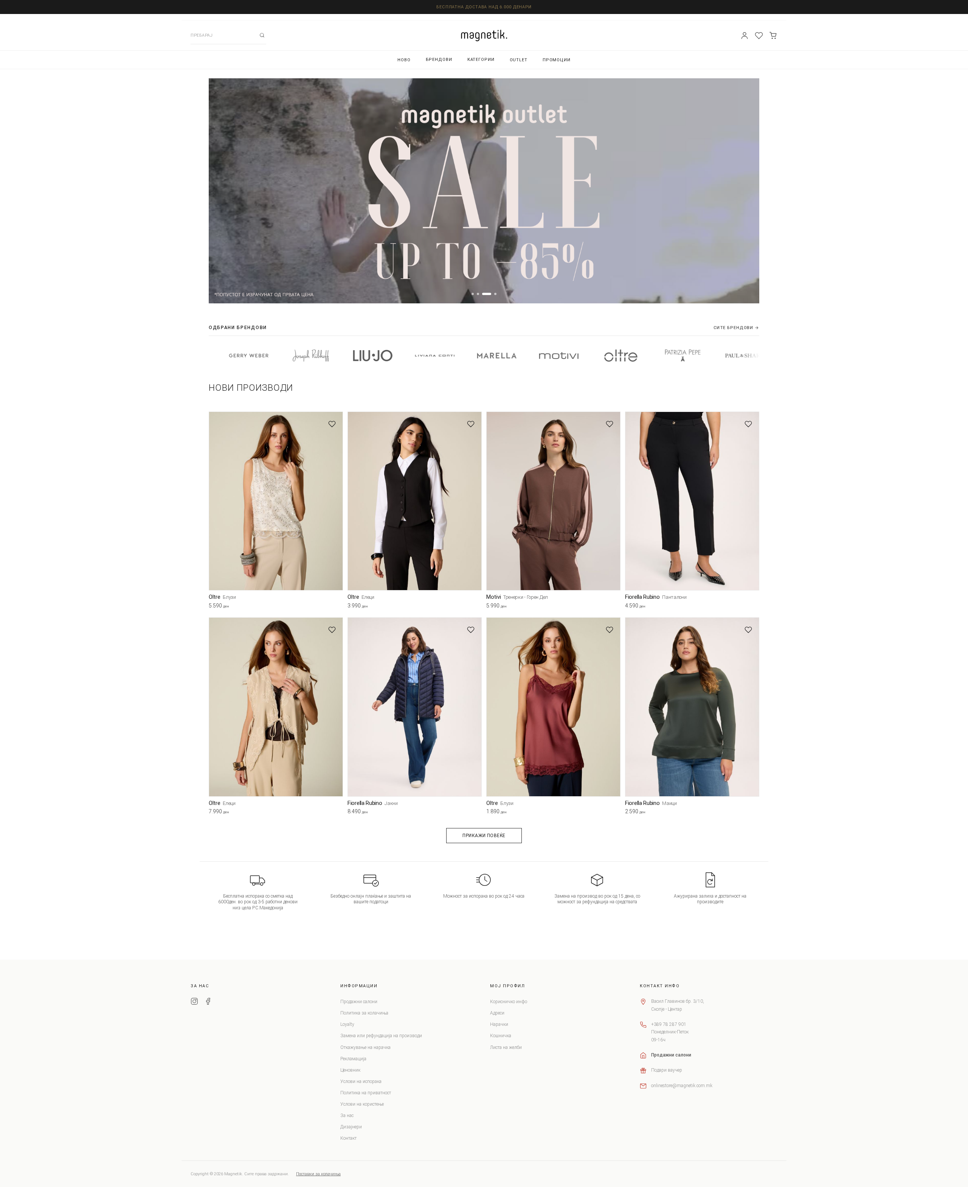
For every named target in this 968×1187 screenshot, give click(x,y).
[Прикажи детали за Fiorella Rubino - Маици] (692, 707)
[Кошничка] (773, 35)
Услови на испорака (361, 1081)
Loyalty (347, 1024)
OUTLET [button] (518, 59)
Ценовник (350, 1070)
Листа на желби (506, 1047)
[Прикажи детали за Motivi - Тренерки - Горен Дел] (553, 501)
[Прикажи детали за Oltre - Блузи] (276, 501)
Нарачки (499, 1024)
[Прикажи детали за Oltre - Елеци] (414, 501)
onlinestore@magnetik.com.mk (681, 1085)
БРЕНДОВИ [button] (439, 59)
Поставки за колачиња (318, 1173)
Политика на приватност (365, 1092)
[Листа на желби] (759, 35)
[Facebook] (208, 1002)
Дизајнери (351, 1127)
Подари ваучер (666, 1070)
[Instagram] (194, 1002)
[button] (473, 294)
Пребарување (262, 35)
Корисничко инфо (508, 1001)
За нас (347, 1115)
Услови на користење (362, 1104)
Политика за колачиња (364, 1013)
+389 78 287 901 (668, 1024)
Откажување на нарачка (365, 1047)
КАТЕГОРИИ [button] (481, 59)
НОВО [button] (404, 59)
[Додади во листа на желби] (332, 424)
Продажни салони (358, 1001)
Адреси (497, 1013)
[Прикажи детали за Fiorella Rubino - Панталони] (692, 501)
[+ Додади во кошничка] (337, 607)
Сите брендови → (736, 327)
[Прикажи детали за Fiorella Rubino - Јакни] (414, 707)
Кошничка (500, 1035)
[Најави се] (744, 35)
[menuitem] (404, 59)
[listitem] (238, 355)
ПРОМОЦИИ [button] (557, 59)
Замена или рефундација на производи (381, 1035)
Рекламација (353, 1058)
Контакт (348, 1138)
